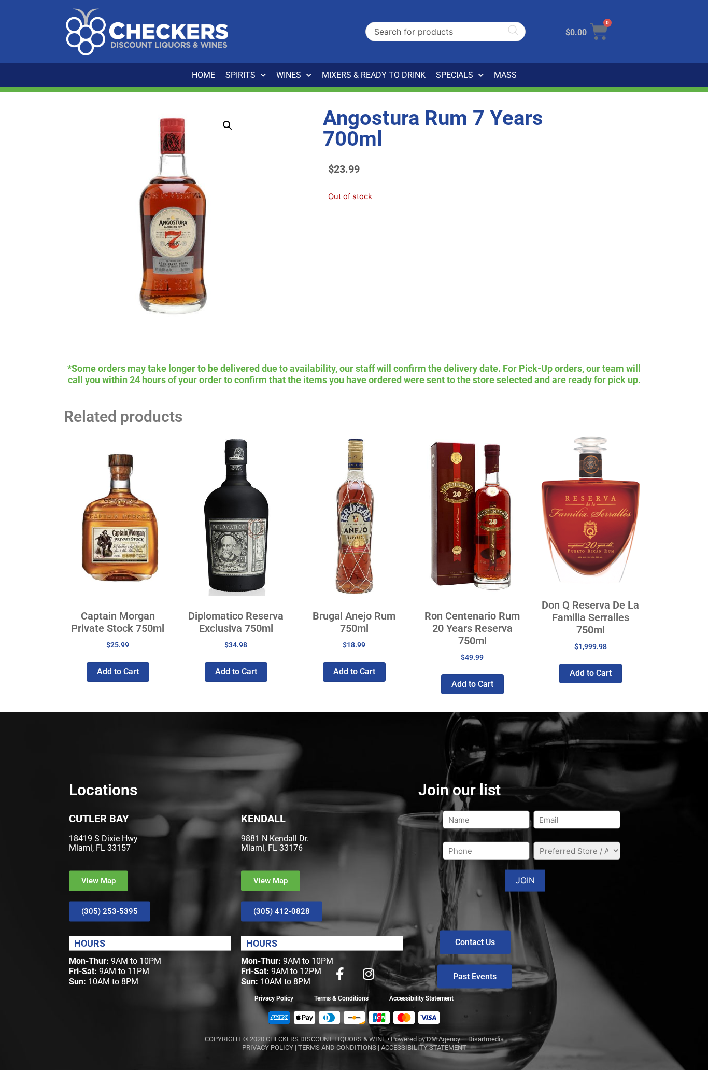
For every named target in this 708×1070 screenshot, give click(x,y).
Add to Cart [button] (118, 672)
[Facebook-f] (340, 974)
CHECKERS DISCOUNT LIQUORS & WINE (326, 1039)
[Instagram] (368, 974)
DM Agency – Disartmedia (465, 1039)
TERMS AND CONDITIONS (337, 1047)
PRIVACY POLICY (267, 1047)
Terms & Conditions (341, 998)
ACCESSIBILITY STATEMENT (423, 1047)
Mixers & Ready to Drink (374, 75)
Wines (288, 75)
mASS (505, 75)
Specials (454, 75)
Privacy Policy (273, 998)
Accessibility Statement (421, 998)
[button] (227, 125)
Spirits (240, 75)
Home (203, 75)
